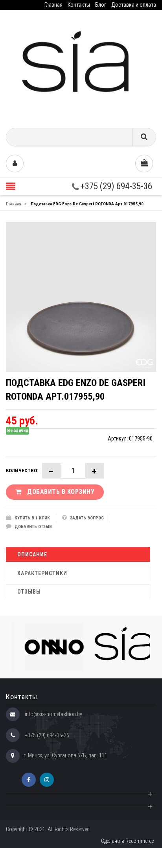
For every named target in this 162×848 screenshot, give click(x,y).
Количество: (22, 470)
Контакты (79, 5)
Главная (53, 5)
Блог (100, 5)
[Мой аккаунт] (15, 163)
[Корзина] (144, 163)
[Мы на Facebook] (29, 780)
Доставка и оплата (133, 5)
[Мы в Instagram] (47, 780)
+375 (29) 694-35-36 (115, 186)
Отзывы (29, 591)
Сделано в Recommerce (127, 841)
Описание (32, 554)
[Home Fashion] (81, 66)
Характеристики (42, 573)
